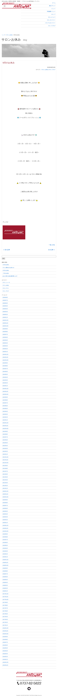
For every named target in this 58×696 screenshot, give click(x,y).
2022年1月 (5, 454)
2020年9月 (5, 499)
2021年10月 (5, 462)
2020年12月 (5, 491)
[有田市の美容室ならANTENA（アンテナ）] (29, 6)
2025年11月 (5, 323)
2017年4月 (5, 616)
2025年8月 (5, 331)
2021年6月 (5, 474)
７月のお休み (6, 273)
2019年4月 (5, 548)
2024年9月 (5, 363)
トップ (3, 35)
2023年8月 (5, 400)
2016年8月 (5, 639)
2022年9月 (5, 431)
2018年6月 (5, 576)
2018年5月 (5, 579)
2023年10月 (5, 394)
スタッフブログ (51, 25)
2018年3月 (5, 585)
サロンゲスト (6, 288)
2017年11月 (5, 596)
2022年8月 (5, 434)
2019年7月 (5, 539)
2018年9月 (5, 568)
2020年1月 (5, 522)
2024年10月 (5, 360)
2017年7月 (5, 608)
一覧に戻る (52, 245)
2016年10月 (5, 633)
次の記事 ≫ (51, 249)
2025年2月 (5, 348)
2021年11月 (5, 459)
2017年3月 (5, 619)
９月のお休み (6, 264)
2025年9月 (5, 328)
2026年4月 (5, 308)
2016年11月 (5, 631)
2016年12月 (5, 628)
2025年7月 (5, 334)
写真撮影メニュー (51, 11)
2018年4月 (5, 582)
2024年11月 (5, 357)
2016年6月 (5, 645)
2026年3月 (5, 311)
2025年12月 (5, 320)
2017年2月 (5, 622)
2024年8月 (5, 365)
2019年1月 (5, 556)
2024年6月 (5, 371)
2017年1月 (5, 625)
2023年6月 (5, 405)
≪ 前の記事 (6, 249)
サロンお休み (9, 35)
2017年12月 (5, 593)
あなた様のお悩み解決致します (10, 276)
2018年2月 (5, 588)
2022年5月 (5, 442)
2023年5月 (5, 408)
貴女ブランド (52, 5)
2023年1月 (5, 420)
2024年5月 (5, 374)
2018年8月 (5, 571)
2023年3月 (5, 414)
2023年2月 (5, 417)
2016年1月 (5, 659)
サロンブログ (52, 69)
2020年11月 (5, 494)
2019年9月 (5, 534)
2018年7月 (5, 573)
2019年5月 (5, 545)
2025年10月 (5, 326)
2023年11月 (5, 391)
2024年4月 (5, 377)
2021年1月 (5, 488)
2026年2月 (5, 314)
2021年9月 (5, 465)
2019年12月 (5, 525)
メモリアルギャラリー (50, 22)
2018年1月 (5, 591)
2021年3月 (5, 482)
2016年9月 (5, 636)
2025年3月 (5, 345)
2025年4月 (5, 343)
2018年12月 (5, 559)
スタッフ (53, 14)
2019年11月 (5, 528)
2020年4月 (5, 514)
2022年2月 (5, 451)
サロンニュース (6, 282)
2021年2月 (5, 485)
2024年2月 (5, 382)
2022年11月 (5, 425)
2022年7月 (5, 437)
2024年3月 (5, 380)
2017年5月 (5, 613)
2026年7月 (5, 300)
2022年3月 (5, 448)
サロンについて (51, 17)
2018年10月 (5, 565)
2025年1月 (5, 351)
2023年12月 (5, 388)
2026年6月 (5, 303)
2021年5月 (5, 477)
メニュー (53, 8)
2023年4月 (5, 411)
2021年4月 (5, 479)
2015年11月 (5, 665)
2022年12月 (5, 422)
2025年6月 (5, 337)
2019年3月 (5, 551)
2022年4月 (5, 445)
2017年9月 (5, 602)
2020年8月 (5, 502)
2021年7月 (5, 471)
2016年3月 (5, 653)
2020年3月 (5, 516)
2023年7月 (5, 402)
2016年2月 (5, 656)
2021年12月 (5, 457)
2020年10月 (5, 497)
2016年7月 (5, 642)
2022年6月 (5, 440)
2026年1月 (5, 317)
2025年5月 (5, 340)
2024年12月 (5, 354)
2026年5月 (5, 306)
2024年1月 (5, 385)
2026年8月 (5, 297)
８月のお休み (6, 270)
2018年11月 (5, 562)
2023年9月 (5, 397)
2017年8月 (5, 605)
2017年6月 (5, 611)
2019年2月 (5, 554)
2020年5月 (5, 511)
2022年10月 (5, 428)
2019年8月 (5, 536)
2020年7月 (5, 505)
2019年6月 (5, 542)
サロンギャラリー (51, 20)
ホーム (53, 2)
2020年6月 (5, 508)
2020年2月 (5, 519)
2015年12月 (5, 662)
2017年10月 (5, 599)
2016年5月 (5, 648)
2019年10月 (5, 531)
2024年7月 (5, 368)
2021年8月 (5, 468)
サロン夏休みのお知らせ (8, 267)
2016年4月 (5, 650)
